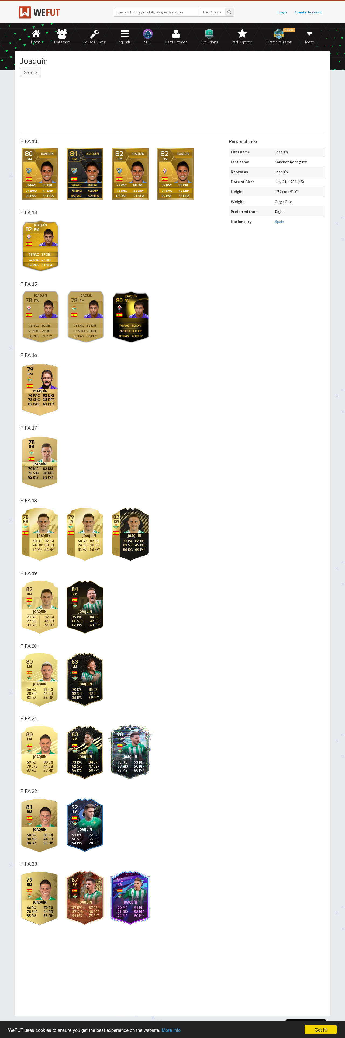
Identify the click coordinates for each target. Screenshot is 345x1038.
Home (36, 42)
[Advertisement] (225, 93)
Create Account (308, 12)
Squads (125, 42)
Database (62, 42)
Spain (279, 221)
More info (171, 1029)
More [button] (309, 42)
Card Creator (176, 42)
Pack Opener (242, 42)
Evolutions (209, 42)
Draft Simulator (280, 36)
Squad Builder (95, 42)
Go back (30, 72)
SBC (147, 42)
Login (282, 12)
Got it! (321, 1029)
